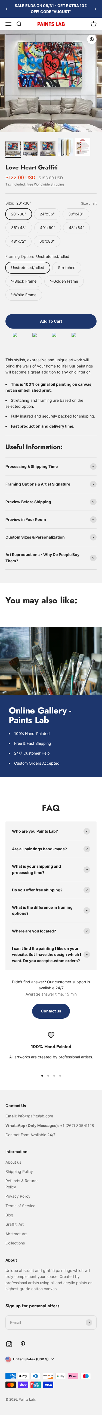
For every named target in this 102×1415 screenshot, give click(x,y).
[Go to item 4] (65, 148)
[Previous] (6, 9)
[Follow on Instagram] (9, 1344)
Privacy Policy (17, 1196)
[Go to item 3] (47, 149)
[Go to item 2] (30, 149)
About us (13, 1162)
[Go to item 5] (82, 148)
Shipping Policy (19, 1171)
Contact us (51, 1011)
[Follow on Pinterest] (23, 1344)
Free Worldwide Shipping (45, 184)
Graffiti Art (14, 1224)
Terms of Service (20, 1205)
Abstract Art (16, 1233)
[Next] (96, 9)
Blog (9, 1215)
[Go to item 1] (13, 149)
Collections (15, 1243)
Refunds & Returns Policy (21, 1183)
